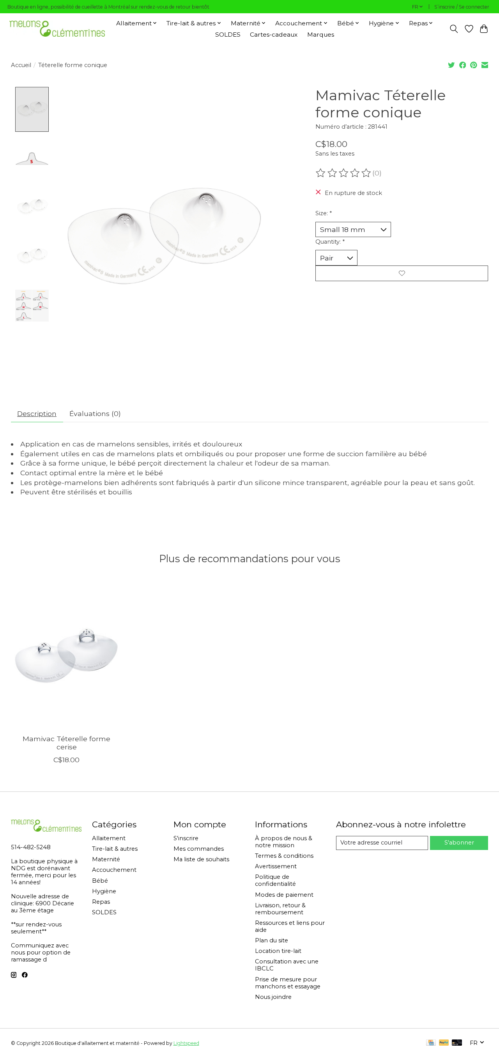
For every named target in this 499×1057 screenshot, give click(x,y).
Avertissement (276, 866)
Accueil (21, 65)
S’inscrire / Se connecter (461, 7)
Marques (320, 34)
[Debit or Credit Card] (457, 1043)
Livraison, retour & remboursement (280, 909)
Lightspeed (186, 1043)
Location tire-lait (278, 950)
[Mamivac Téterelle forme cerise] (66, 654)
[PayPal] (444, 1043)
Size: (323, 213)
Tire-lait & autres (115, 848)
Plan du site (271, 940)
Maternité (106, 859)
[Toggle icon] (453, 29)
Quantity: (330, 241)
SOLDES (228, 34)
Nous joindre (273, 996)
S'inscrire (185, 838)
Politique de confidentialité (275, 880)
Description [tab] (37, 413)
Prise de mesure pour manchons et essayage (287, 983)
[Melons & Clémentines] (57, 28)
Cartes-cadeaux (273, 34)
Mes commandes (198, 848)
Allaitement (109, 838)
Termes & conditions (284, 855)
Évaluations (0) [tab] (95, 413)
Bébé (100, 880)
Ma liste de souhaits (201, 859)
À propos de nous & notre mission (283, 842)
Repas (101, 901)
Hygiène (104, 891)
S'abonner (459, 842)
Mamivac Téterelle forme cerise (66, 743)
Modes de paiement (284, 894)
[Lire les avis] (343, 173)
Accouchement (114, 869)
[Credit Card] (431, 1043)
